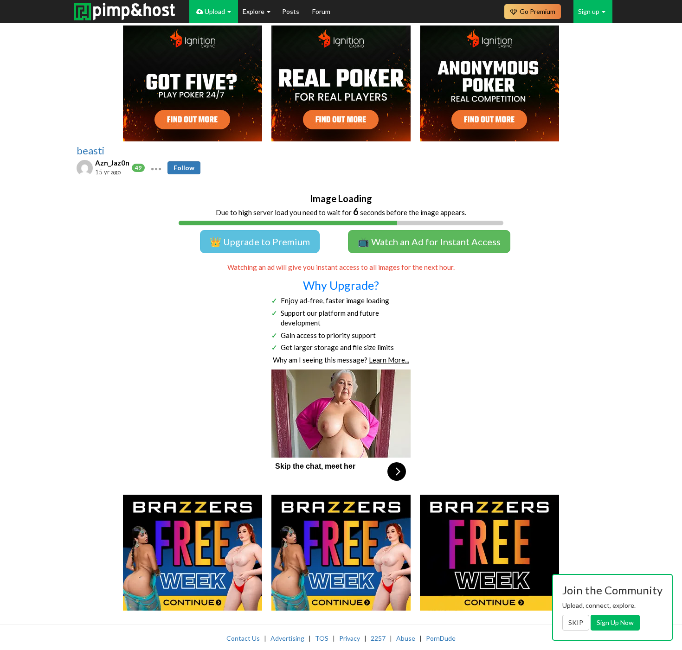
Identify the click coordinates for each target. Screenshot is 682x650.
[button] (156, 168)
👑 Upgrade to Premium (260, 241)
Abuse (405, 638)
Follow (184, 168)
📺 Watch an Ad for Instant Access (429, 241)
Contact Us (243, 638)
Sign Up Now (615, 622)
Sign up (589, 11)
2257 (378, 638)
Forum (321, 11)
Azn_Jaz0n (112, 163)
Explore (254, 11)
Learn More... (389, 360)
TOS (321, 638)
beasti (90, 151)
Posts (291, 11)
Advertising (287, 638)
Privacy (349, 638)
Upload (214, 11)
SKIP (575, 622)
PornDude (441, 638)
